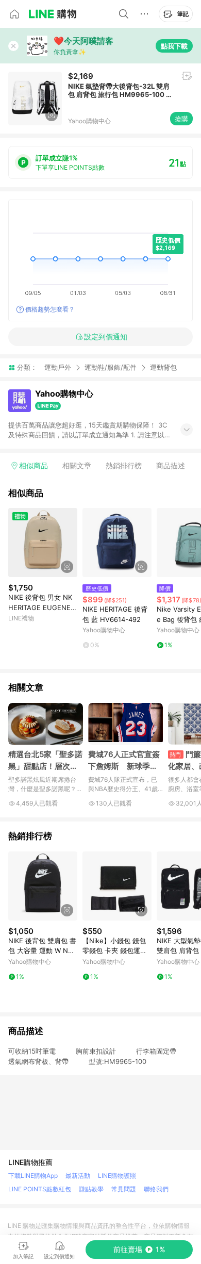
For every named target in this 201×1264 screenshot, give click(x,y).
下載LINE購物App (33, 1175)
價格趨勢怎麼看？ (50, 309)
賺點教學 (91, 1189)
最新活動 (77, 1175)
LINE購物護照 (117, 1175)
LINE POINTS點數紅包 (39, 1189)
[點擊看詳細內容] (42, 542)
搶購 (181, 118)
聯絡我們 (156, 1189)
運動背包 (163, 367)
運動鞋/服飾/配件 (111, 367)
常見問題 (123, 1189)
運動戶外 (57, 367)
